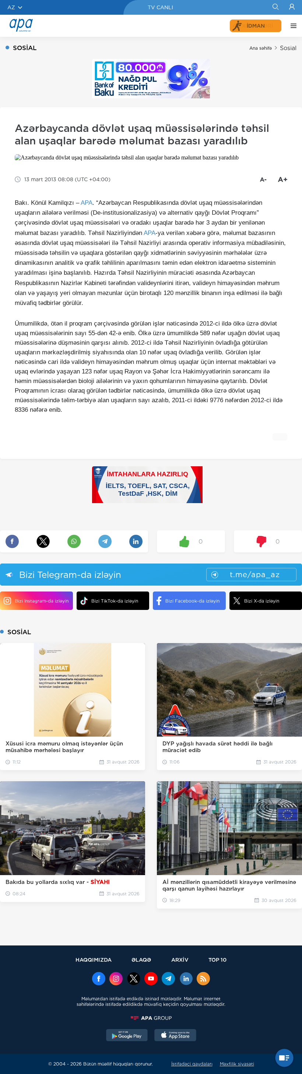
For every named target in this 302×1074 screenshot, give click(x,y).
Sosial (288, 48)
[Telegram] (168, 979)
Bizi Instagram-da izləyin (42, 601)
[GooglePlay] (127, 1036)
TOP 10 (217, 960)
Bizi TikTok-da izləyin (114, 601)
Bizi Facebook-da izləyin (192, 601)
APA (86, 202)
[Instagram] (116, 979)
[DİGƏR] (291, 25)
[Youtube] (151, 979)
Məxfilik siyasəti (237, 1064)
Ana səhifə (260, 48)
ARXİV (180, 960)
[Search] (275, 7)
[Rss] (203, 979)
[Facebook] (98, 979)
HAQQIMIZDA (94, 960)
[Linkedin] (186, 979)
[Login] (292, 7)
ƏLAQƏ (141, 960)
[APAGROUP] (151, 1018)
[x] (133, 979)
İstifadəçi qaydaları (192, 1064)
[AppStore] (175, 1036)
